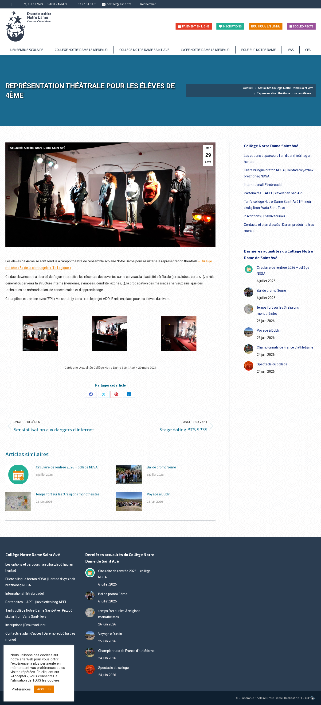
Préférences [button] (21, 689)
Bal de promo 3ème (161, 467)
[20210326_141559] (178, 333)
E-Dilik (305, 698)
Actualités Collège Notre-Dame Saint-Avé (37, 147)
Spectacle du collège (272, 364)
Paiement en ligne (195, 26)
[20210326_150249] (40, 333)
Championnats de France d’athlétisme (285, 347)
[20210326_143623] (109, 333)
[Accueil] (7, 4)
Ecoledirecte (302, 26)
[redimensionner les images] (18, 474)
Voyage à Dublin (159, 494)
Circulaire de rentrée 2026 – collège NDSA (67, 467)
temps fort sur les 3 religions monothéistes (67, 494)
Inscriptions (232, 26)
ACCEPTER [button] (44, 689)
